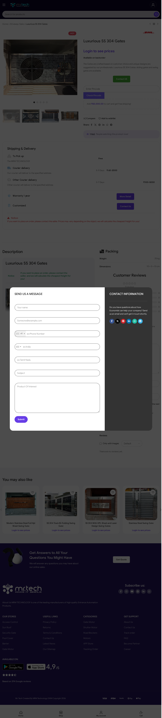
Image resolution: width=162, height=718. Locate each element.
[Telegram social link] (140, 321)
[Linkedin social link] (129, 321)
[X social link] (117, 321)
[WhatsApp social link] (134, 321)
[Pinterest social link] (123, 321)
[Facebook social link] (111, 321)
